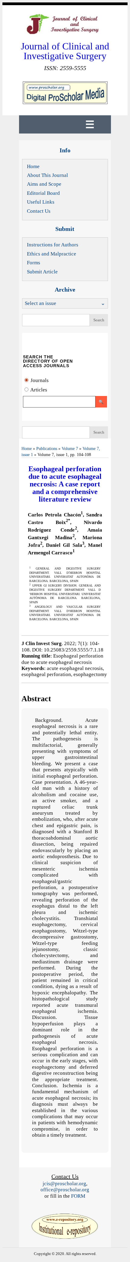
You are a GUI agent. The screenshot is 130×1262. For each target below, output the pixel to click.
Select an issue (40, 303)
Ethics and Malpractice (51, 254)
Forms (33, 263)
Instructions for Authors (52, 245)
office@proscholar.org (65, 1190)
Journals (39, 380)
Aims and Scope (44, 184)
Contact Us (38, 211)
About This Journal (47, 175)
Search (98, 320)
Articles (38, 390)
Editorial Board (43, 193)
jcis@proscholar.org (64, 1183)
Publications (46, 448)
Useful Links (40, 202)
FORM (78, 1196)
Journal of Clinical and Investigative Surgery (65, 51)
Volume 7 (70, 448)
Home (33, 166)
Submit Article (42, 272)
